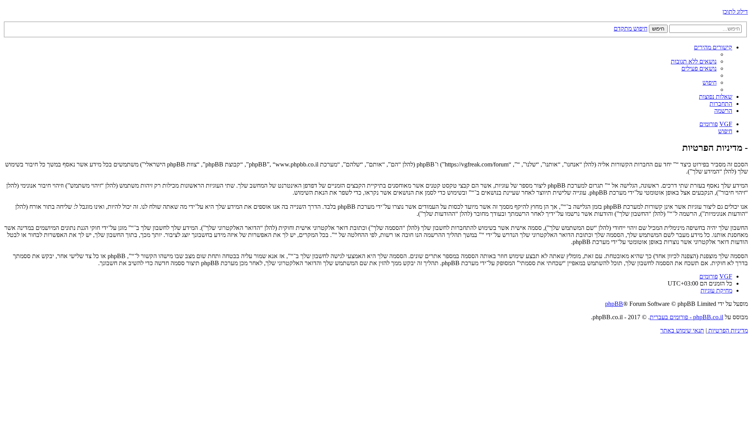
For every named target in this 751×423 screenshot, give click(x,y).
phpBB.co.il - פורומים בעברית (686, 317)
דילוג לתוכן (735, 11)
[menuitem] (694, 61)
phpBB (614, 303)
